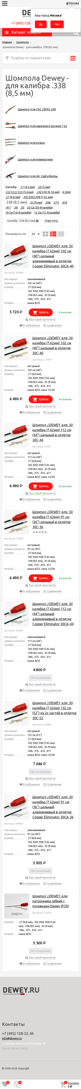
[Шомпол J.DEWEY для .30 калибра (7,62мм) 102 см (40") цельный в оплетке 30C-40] (16, 348)
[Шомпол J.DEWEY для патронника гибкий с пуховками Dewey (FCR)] (16, 907)
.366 (48, 202)
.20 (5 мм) (44, 187)
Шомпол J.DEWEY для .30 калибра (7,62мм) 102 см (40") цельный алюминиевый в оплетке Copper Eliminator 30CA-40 (53, 256)
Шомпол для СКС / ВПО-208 (37, 109)
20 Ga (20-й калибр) (40, 207)
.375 (56, 202)
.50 (22, 207)
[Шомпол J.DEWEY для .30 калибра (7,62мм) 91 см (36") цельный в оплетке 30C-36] (16, 522)
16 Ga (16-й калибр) (18, 212)
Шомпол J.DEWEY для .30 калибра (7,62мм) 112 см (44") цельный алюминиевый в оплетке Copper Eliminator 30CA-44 (53, 614)
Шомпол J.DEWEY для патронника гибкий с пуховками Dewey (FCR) (50, 901)
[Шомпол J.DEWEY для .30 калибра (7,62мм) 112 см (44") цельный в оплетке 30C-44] (16, 435)
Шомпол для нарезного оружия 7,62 (42, 126)
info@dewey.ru (12, 1038)
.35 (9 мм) (36, 202)
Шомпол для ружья (31, 142)
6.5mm (66, 192)
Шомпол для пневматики (35, 159)
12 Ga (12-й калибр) (47, 212)
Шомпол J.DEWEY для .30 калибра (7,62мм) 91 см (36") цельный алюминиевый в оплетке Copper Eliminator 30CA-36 (53, 807)
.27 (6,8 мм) (12, 197)
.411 (8, 207)
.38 (16, 207)
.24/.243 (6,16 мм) (48, 192)
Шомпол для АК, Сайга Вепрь (38, 176)
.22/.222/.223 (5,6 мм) (19, 192)
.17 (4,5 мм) (27, 187)
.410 (64, 202)
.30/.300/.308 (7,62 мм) (38, 197)
